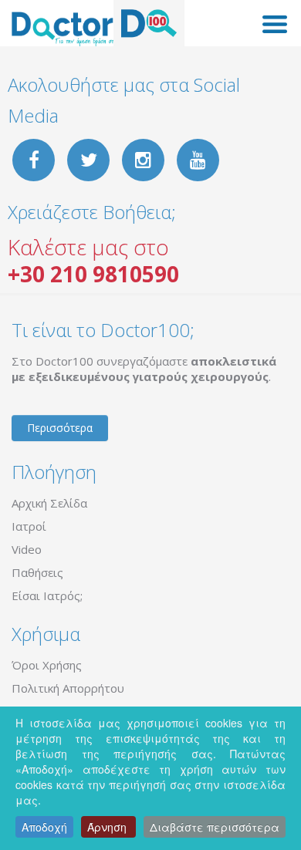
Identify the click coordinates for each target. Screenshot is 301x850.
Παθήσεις (37, 572)
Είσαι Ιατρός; (47, 595)
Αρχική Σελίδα (49, 503)
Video (27, 549)
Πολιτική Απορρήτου (68, 688)
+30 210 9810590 (93, 273)
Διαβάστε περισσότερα (214, 827)
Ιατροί (29, 526)
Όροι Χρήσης (47, 665)
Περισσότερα (60, 427)
